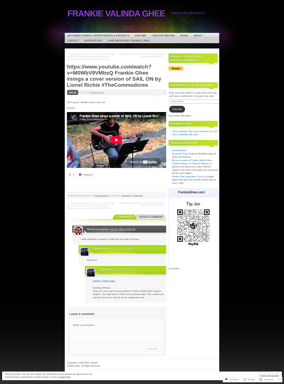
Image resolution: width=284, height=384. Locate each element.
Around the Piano (180, 153)
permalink (126, 196)
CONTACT (73, 40)
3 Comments (137, 196)
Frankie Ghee (97, 92)
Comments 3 (125, 217)
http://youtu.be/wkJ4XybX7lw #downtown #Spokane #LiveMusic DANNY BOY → (142, 55)
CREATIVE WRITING (163, 35)
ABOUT (197, 35)
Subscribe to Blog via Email (192, 85)
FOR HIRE (140, 35)
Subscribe (177, 109)
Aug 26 (72, 92)
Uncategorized (101, 196)
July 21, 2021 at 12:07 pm (123, 229)
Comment (152, 348)
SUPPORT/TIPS (93, 40)
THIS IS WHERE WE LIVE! (185, 134)
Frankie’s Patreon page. (104, 281)
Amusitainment (179, 150)
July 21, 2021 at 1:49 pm (127, 269)
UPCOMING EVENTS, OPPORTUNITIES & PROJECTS (98, 35)
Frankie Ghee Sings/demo (184, 176)
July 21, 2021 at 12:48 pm (121, 248)
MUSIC (184, 35)
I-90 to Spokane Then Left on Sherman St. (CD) (194, 131)
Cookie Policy (65, 377)
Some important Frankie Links (128, 40)
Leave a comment (151, 217)
